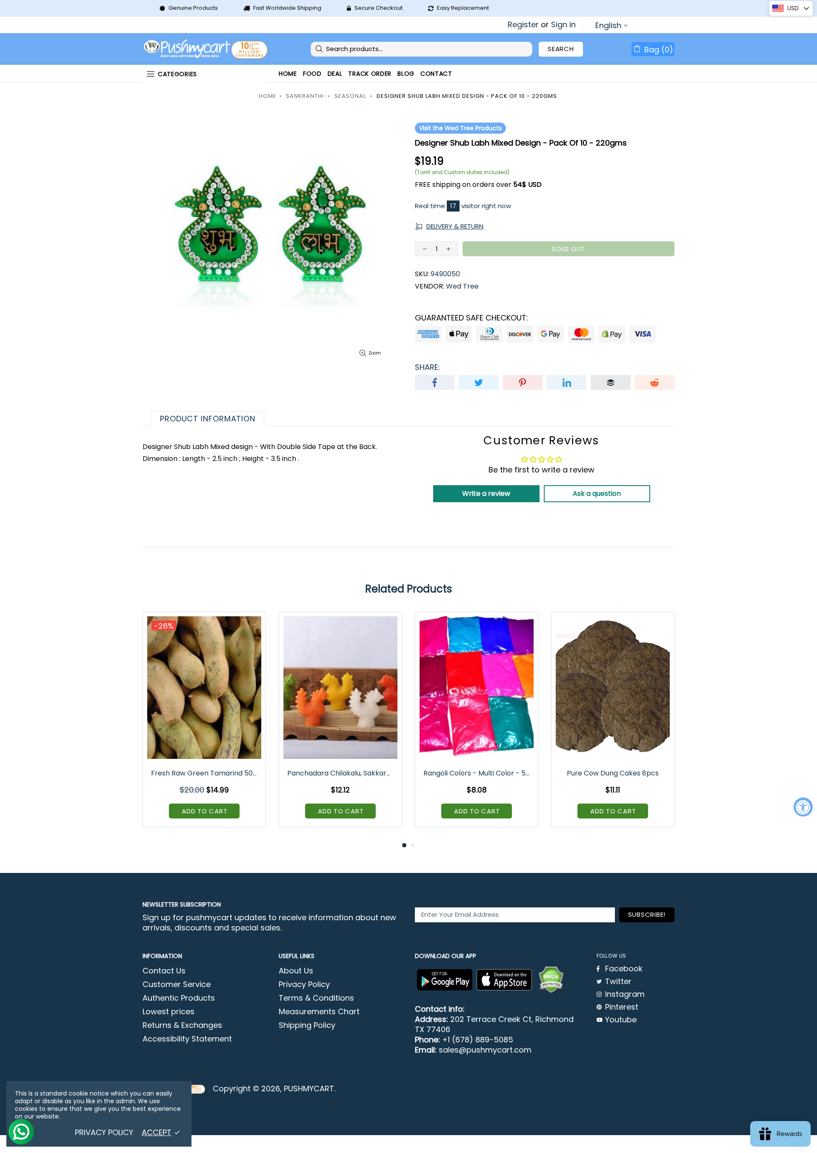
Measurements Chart (319, 1012)
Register (523, 25)
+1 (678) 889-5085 (477, 1040)
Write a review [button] (486, 493)
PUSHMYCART (206, 49)
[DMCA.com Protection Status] (551, 980)
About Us (296, 971)
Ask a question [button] (597, 493)
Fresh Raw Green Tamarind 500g (205, 773)
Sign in (563, 25)
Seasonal (350, 96)
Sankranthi (305, 96)
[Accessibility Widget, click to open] (803, 807)
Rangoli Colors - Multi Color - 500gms (477, 773)
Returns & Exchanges (182, 1025)
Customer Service (177, 984)
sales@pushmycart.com (485, 1050)
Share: (427, 367)
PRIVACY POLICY (104, 1132)
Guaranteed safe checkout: (471, 318)
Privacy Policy (304, 984)
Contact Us (164, 971)
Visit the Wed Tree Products (460, 128)
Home (268, 96)
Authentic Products (179, 998)
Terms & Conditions (316, 998)
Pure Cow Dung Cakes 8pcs (613, 773)
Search (561, 48)
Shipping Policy (307, 1025)
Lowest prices (168, 1012)
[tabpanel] (204, 726)
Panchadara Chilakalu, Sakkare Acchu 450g (341, 773)
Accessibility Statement (187, 1039)
